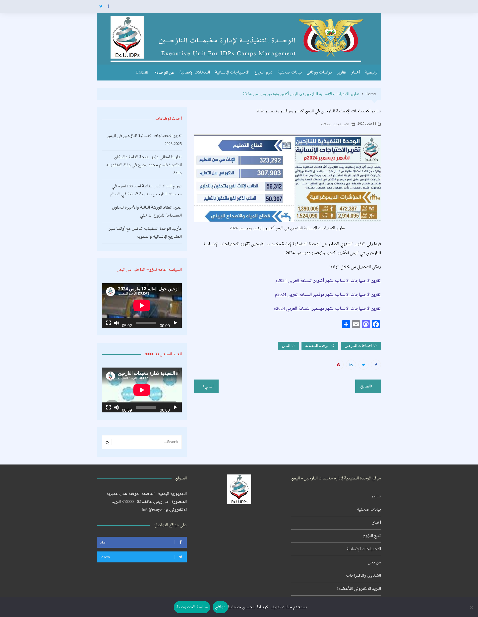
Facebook (108, 6)
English (142, 72)
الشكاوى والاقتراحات (363, 575)
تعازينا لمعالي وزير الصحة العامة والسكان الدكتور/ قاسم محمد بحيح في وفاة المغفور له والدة (144, 165)
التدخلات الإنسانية (194, 72)
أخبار (355, 72)
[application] (142, 305)
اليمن (286, 345)
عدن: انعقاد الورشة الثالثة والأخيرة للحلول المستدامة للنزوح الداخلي (147, 211)
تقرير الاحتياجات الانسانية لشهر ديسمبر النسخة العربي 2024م (327, 309)
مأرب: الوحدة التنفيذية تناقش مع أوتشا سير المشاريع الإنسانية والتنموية (145, 232)
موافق (220, 607)
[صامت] (116, 322)
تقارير (341, 72)
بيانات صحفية (290, 72)
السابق (365, 386)
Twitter (101, 6)
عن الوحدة (165, 73)
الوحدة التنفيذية (317, 345)
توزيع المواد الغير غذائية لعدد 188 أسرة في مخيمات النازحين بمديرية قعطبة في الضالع (146, 190)
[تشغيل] (175, 322)
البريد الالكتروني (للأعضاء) (359, 589)
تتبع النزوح (263, 72)
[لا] (471, 607)
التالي (209, 386)
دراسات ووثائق (319, 72)
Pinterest (339, 365)
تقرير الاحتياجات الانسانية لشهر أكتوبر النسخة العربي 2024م (328, 281)
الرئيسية (371, 72)
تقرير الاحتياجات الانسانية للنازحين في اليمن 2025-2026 (144, 140)
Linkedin (351, 365)
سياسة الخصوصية (191, 607)
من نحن (374, 562)
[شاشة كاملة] (108, 322)
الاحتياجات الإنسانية (232, 72)
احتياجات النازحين (358, 345)
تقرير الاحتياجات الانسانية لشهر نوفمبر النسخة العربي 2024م (328, 295)
